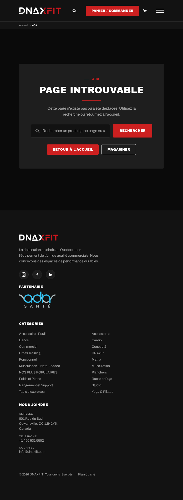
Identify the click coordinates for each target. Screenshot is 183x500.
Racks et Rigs (102, 379)
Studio (96, 385)
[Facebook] (37, 274)
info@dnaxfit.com (32, 452)
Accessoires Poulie (33, 334)
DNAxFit (98, 353)
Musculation (101, 366)
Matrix (96, 359)
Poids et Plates (30, 379)
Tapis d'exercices (32, 391)
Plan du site (86, 474)
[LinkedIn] (50, 274)
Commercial (28, 346)
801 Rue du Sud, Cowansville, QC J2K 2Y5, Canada (38, 423)
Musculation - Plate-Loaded (39, 366)
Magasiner (118, 149)
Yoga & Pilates (102, 391)
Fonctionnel (28, 359)
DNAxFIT (36, 474)
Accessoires (101, 334)
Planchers (99, 372)
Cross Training (30, 353)
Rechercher (133, 131)
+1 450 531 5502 (31, 440)
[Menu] (160, 11)
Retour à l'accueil (73, 149)
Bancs (24, 340)
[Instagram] (24, 274)
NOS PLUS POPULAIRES (38, 372)
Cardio (97, 340)
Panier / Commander (112, 11)
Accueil (23, 25)
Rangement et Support (36, 385)
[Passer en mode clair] (145, 11)
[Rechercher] (74, 11)
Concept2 (99, 346)
